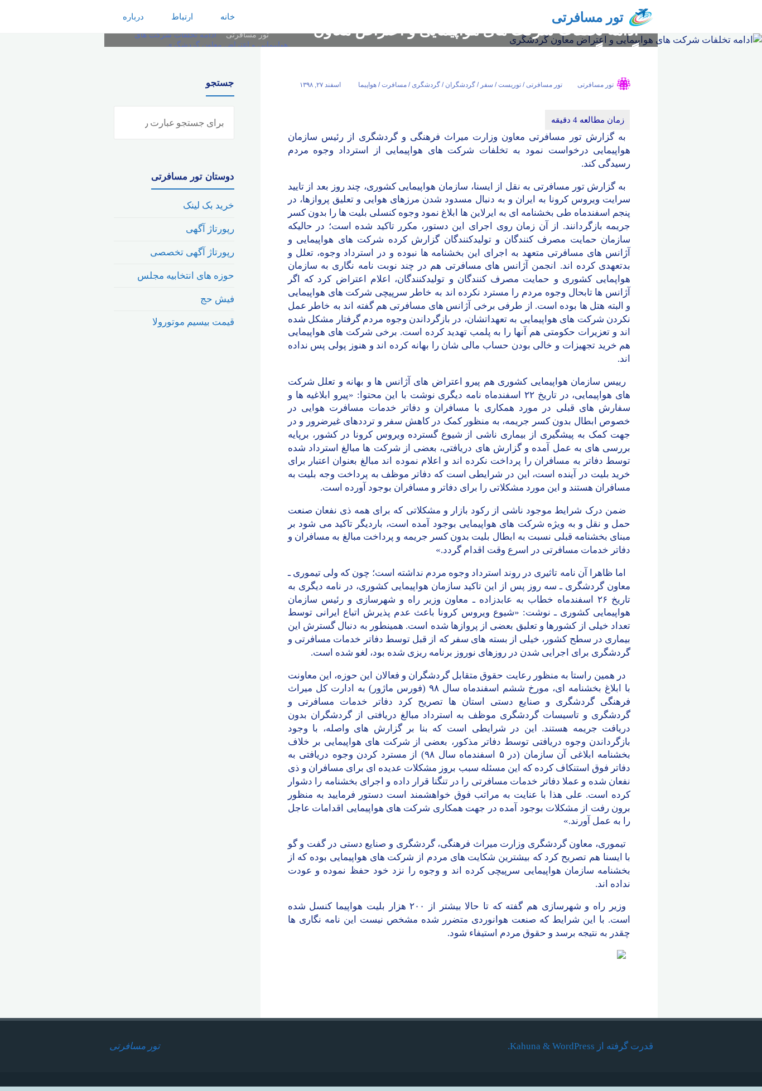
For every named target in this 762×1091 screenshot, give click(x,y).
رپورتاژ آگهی (210, 229)
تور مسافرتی (588, 17)
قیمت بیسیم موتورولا (193, 322)
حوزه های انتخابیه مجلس (185, 275)
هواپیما (367, 85)
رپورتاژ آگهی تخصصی (192, 252)
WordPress (573, 1046)
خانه (227, 16)
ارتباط (182, 16)
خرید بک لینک (208, 205)
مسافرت (394, 85)
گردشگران (460, 85)
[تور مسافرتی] (641, 16)
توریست (509, 85)
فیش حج (217, 299)
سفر (486, 85)
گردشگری (426, 85)
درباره (133, 16)
